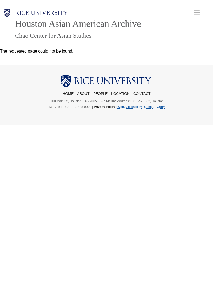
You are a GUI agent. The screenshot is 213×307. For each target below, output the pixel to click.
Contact (142, 94)
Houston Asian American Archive (78, 23)
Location (120, 94)
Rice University (41, 12)
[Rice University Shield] (7, 24)
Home (68, 94)
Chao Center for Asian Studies (53, 35)
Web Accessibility (129, 107)
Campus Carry (154, 107)
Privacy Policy (104, 106)
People (100, 94)
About (83, 94)
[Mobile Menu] (197, 12)
